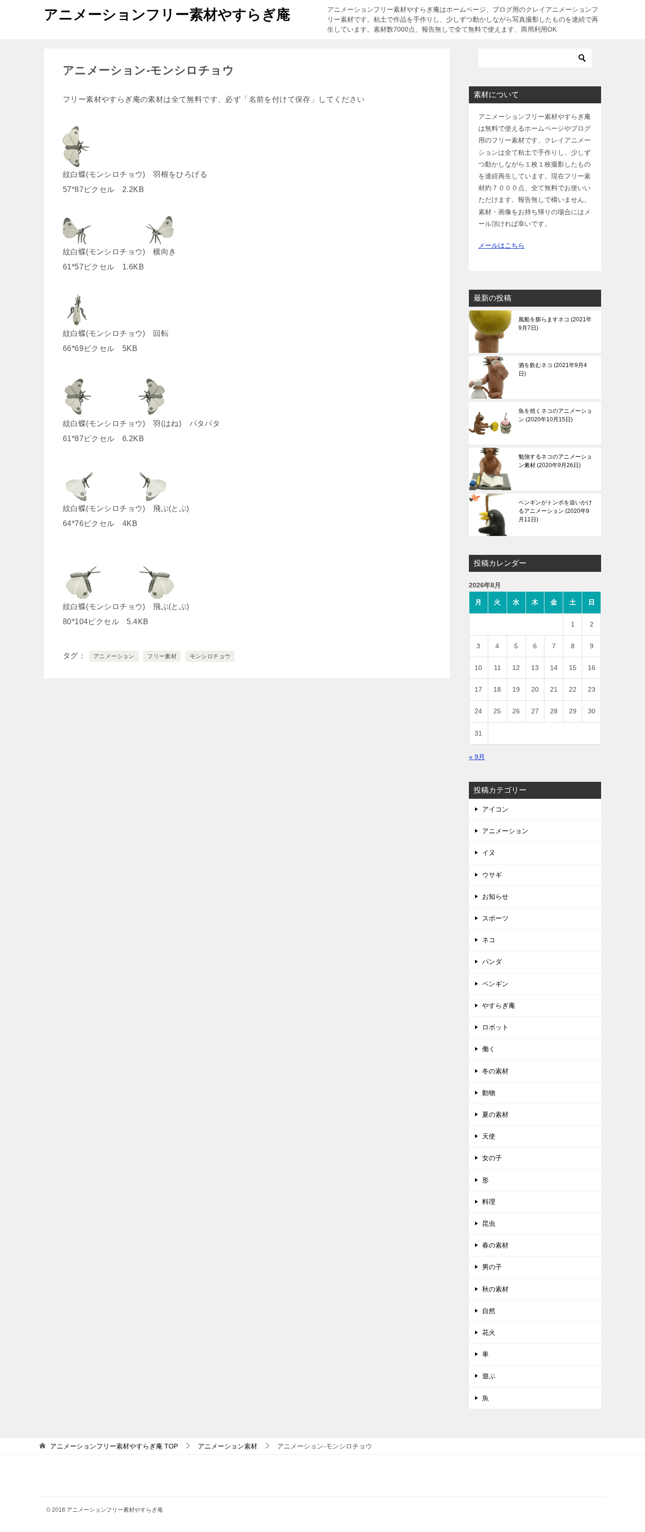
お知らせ (495, 896)
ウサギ (492, 875)
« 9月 (477, 757)
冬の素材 (495, 1071)
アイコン (495, 809)
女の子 (492, 1158)
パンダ (492, 961)
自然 (488, 1310)
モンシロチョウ (210, 656)
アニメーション (114, 656)
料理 (488, 1202)
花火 (488, 1332)
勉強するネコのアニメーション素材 (555, 461)
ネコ (488, 940)
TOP (114, 1446)
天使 (488, 1136)
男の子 (492, 1267)
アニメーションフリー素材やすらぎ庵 (167, 14)
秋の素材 (495, 1289)
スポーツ (495, 918)
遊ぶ (488, 1376)
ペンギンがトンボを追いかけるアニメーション (555, 511)
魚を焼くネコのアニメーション (555, 415)
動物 (488, 1093)
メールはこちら (501, 245)
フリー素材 (162, 656)
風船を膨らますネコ (555, 323)
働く (488, 1049)
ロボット (495, 1027)
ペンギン (495, 984)
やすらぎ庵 (498, 1005)
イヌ (488, 852)
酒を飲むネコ (552, 369)
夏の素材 (495, 1114)
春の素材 (495, 1245)
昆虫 (488, 1223)
